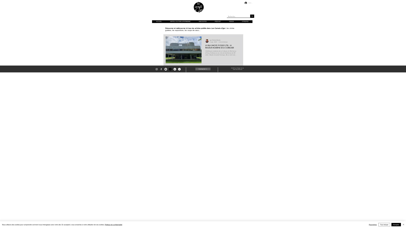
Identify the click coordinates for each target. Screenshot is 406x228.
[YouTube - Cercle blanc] (165, 69)
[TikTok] (170, 69)
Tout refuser (384, 225)
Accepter (396, 225)
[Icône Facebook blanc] (161, 69)
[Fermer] (403, 224)
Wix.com (240, 69)
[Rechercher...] (252, 16)
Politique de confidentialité (113, 225)
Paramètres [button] (373, 225)
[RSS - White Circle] (179, 69)
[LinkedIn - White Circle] (175, 69)
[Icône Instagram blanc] (156, 69)
